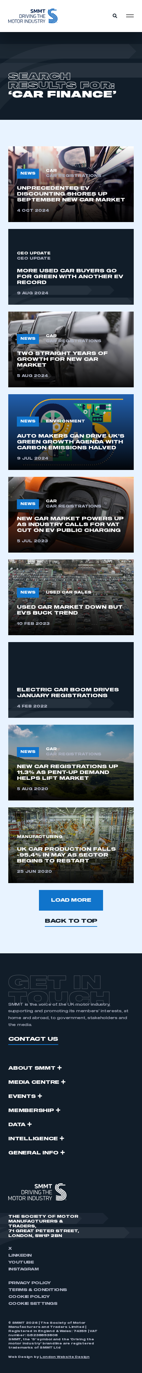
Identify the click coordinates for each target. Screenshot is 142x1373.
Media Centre (33, 1082)
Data (17, 1124)
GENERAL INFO (33, 1153)
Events (22, 1096)
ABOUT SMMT (31, 1068)
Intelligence (33, 1138)
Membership (31, 1110)
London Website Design (65, 1357)
